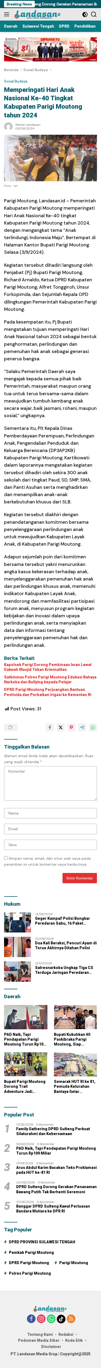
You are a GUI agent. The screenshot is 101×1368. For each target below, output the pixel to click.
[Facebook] (31, 1319)
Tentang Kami (40, 1334)
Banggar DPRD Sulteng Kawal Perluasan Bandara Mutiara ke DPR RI (53, 1208)
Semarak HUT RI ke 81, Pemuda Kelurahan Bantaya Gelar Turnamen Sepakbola (74, 1086)
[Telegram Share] (82, 727)
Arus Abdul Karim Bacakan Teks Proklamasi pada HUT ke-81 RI (56, 1170)
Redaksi (65, 1334)
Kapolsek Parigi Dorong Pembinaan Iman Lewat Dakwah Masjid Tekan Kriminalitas (48, 667)
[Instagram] (41, 1319)
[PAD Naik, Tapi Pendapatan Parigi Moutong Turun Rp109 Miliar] (25, 1017)
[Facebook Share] (50, 727)
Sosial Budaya (15, 81)
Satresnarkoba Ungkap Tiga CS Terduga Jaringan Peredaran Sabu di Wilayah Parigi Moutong (64, 970)
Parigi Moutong (73, 1263)
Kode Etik (74, 1340)
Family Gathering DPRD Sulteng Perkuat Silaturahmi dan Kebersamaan (53, 1131)
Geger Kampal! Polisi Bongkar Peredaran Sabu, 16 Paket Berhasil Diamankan (62, 921)
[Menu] (7, 14)
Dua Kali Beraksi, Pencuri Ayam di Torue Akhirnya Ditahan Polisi (66, 945)
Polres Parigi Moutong (30, 1273)
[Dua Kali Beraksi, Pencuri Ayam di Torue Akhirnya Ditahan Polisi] (17, 947)
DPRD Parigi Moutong (29, 1263)
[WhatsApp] (51, 1319)
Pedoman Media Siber (39, 1340)
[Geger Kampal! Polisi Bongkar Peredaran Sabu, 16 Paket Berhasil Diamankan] (17, 922)
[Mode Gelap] (85, 14)
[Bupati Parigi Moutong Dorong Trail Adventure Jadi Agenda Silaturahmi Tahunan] (25, 1064)
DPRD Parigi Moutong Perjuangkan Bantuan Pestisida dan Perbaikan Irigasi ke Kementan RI (47, 692)
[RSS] (71, 1319)
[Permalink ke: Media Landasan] (8, 126)
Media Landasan (27, 125)
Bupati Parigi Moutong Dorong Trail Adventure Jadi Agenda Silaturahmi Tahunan (25, 1086)
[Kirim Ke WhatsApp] (93, 727)
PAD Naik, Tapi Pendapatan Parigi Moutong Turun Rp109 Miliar (25, 1039)
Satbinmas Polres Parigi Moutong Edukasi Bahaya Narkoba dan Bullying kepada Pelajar (50, 679)
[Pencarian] (94, 14)
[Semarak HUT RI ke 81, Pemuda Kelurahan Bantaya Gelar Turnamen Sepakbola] (75, 1064)
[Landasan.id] (40, 14)
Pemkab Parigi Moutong (31, 1252)
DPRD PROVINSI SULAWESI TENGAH (42, 1242)
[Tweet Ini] (61, 727)
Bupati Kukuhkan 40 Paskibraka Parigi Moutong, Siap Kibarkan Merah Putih (74, 1039)
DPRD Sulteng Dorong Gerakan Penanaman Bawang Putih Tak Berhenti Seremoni (56, 1189)
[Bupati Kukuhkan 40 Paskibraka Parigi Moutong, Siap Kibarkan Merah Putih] (75, 1017)
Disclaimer (51, 1346)
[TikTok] (61, 1319)
